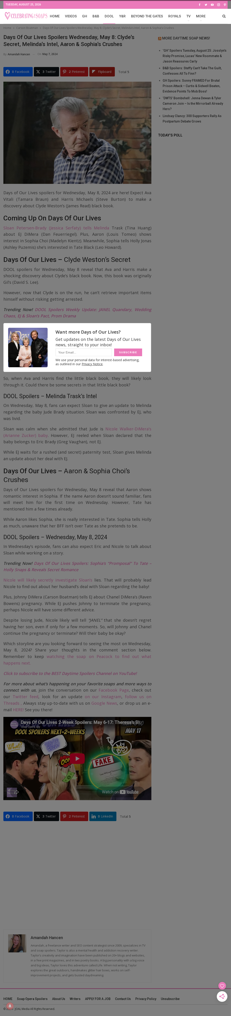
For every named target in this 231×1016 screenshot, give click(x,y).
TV (188, 16)
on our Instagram (103, 696)
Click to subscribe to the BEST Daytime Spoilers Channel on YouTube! (70, 673)
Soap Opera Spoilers (32, 999)
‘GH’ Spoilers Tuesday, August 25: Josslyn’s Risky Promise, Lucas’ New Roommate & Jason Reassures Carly (194, 56)
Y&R (122, 16)
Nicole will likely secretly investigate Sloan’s (47, 580)
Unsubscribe (170, 999)
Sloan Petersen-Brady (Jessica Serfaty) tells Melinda (56, 228)
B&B (95, 16)
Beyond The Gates (147, 16)
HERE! (18, 709)
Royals (174, 16)
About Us (58, 999)
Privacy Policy (145, 999)
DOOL (109, 16)
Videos (71, 16)
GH (84, 16)
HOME (55, 16)
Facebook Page (114, 690)
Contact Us (123, 999)
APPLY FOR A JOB (98, 999)
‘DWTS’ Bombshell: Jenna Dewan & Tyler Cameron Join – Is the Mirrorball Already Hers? (193, 103)
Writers (75, 999)
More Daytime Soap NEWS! (186, 38)
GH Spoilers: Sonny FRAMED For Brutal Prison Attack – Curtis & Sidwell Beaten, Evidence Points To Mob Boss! (191, 86)
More (201, 16)
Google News (104, 703)
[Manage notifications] (10, 1006)
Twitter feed (25, 696)
